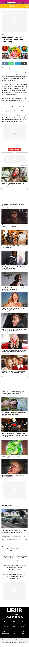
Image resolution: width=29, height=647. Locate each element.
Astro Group (24, 642)
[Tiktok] (16, 617)
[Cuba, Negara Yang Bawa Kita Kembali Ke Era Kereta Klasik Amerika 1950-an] (14, 518)
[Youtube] (19, 617)
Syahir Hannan (4, 534)
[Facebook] (7, 617)
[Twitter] (13, 617)
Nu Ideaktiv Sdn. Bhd (13, 642)
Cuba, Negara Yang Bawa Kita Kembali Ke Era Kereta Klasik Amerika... (13, 531)
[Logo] (14, 6)
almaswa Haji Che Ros (7, 44)
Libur (2, 34)
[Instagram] (10, 617)
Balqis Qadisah (12, 550)
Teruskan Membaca (14, 149)
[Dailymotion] (22, 617)
